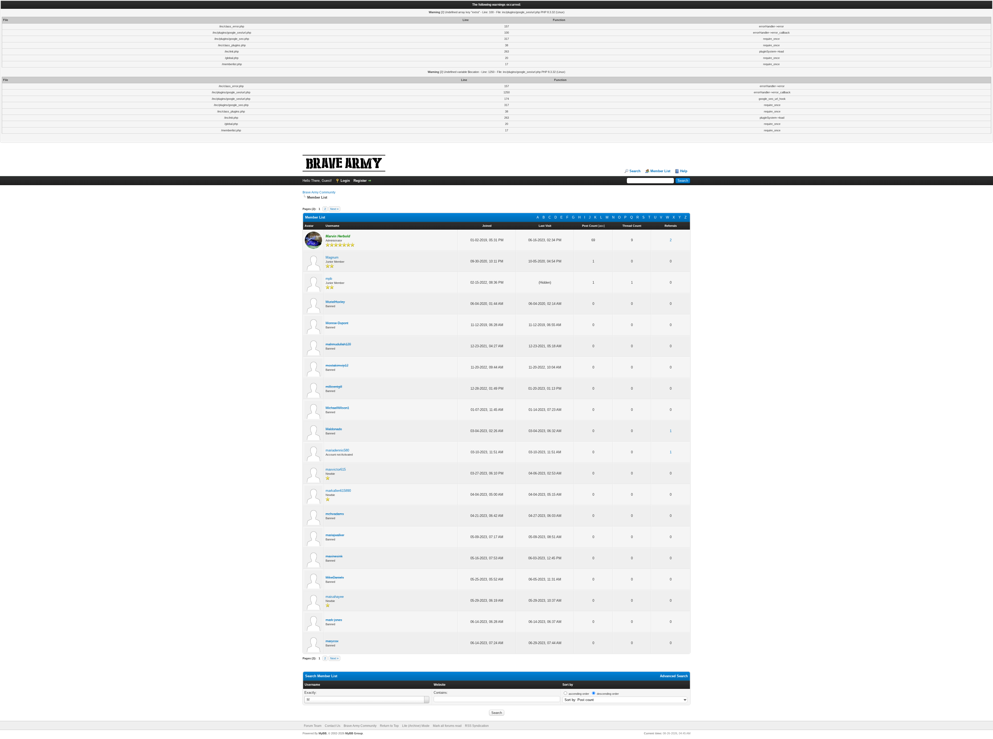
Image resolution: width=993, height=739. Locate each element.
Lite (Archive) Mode (416, 726)
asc (601, 225)
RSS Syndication (477, 726)
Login (345, 181)
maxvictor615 (336, 469)
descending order (608, 693)
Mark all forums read (447, 726)
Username (312, 685)
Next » (334, 208)
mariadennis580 (337, 450)
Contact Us (332, 726)
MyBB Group (354, 733)
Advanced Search (674, 676)
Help (683, 171)
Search (635, 171)
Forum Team (312, 726)
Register (360, 181)
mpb (329, 279)
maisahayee (335, 597)
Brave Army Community (319, 192)
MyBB (323, 733)
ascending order (579, 693)
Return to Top (389, 726)
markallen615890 (338, 491)
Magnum (332, 257)
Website (440, 685)
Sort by (567, 685)
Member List (660, 171)
